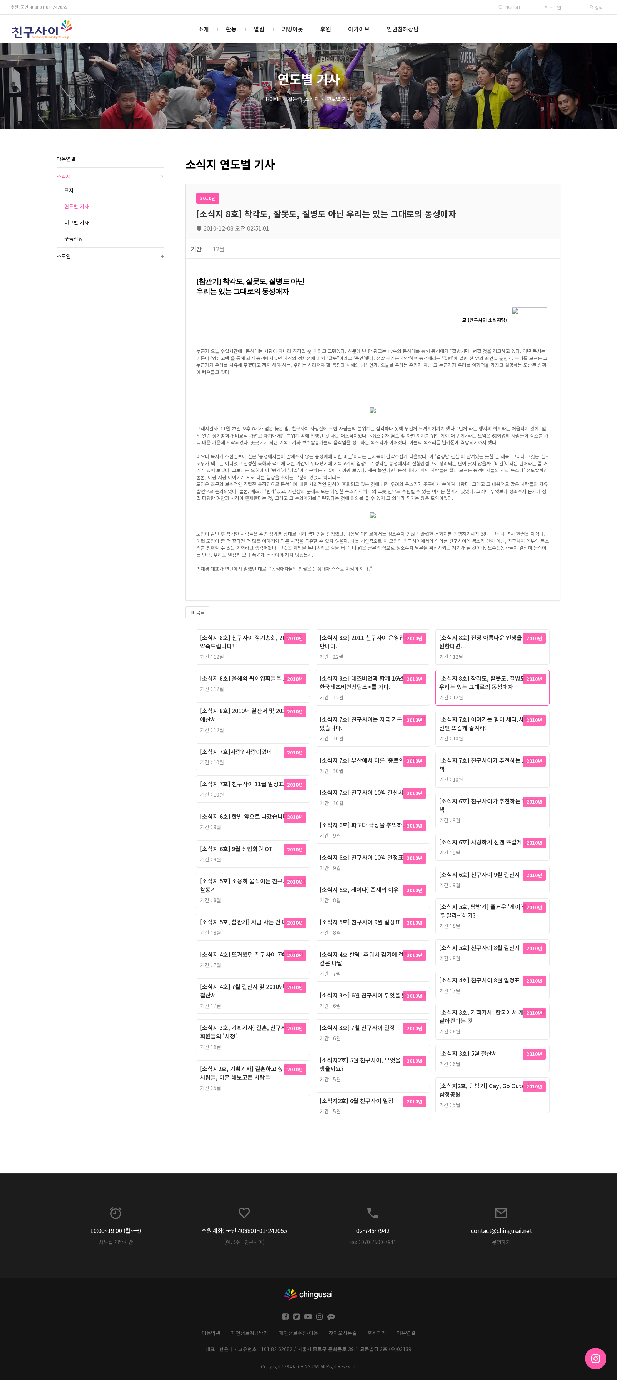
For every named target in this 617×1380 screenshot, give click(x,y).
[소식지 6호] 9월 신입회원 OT (236, 848)
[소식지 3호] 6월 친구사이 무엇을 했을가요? (373, 995)
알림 (259, 29)
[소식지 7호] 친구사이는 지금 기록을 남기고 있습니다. (372, 723)
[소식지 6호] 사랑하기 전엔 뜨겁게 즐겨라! (490, 842)
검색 (597, 7)
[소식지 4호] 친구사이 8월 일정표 (479, 980)
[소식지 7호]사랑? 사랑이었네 (236, 751)
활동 (231, 29)
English (511, 7)
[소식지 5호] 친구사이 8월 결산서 (479, 947)
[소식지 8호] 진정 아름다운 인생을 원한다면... (480, 641)
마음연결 (66, 158)
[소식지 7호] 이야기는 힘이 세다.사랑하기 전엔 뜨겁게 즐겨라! (489, 723)
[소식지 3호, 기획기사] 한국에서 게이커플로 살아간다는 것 (492, 1016)
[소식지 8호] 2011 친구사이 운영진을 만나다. (365, 641)
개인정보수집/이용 (298, 1332)
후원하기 (376, 1332)
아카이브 (359, 29)
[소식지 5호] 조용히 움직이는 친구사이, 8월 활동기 (252, 885)
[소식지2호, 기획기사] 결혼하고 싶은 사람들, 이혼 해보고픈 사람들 (244, 1072)
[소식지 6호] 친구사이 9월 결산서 (479, 874)
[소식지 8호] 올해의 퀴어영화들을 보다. (247, 678)
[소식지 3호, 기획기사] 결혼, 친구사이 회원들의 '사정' (246, 1031)
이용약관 (211, 1332)
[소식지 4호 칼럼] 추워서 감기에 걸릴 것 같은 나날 (368, 958)
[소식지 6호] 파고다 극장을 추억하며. (365, 824)
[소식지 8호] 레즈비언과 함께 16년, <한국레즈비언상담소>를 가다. (365, 682)
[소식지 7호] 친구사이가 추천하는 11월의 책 (489, 764)
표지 (69, 190)
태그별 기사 (76, 222)
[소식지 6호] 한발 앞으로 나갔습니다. (245, 816)
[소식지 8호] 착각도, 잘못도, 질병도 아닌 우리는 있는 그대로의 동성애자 (488, 682)
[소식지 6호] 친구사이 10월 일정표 (361, 857)
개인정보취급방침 (249, 1332)
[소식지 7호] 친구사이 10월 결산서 (361, 792)
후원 (325, 29)
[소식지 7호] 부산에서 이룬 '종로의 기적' (369, 760)
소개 (203, 29)
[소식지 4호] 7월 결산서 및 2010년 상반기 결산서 (251, 990)
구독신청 (73, 238)
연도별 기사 (339, 98)
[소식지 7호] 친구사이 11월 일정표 (242, 783)
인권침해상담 (403, 29)
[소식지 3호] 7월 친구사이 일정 (357, 1027)
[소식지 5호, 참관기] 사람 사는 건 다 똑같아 (252, 922)
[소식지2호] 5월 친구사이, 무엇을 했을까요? (360, 1064)
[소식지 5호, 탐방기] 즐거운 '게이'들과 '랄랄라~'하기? (486, 910)
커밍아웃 (292, 29)
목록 (200, 612)
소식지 (312, 98)
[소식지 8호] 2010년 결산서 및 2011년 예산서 (247, 714)
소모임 (110, 256)
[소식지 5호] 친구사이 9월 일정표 (360, 922)
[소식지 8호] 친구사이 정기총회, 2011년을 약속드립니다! (251, 641)
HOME (273, 98)
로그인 (554, 7)
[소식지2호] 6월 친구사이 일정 (356, 1100)
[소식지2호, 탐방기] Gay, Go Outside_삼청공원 (488, 1089)
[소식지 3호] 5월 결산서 (468, 1053)
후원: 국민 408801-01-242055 (39, 7)
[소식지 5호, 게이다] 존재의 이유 (359, 889)
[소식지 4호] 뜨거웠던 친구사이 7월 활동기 (252, 954)
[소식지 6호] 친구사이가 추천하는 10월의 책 (489, 805)
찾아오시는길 (343, 1332)
